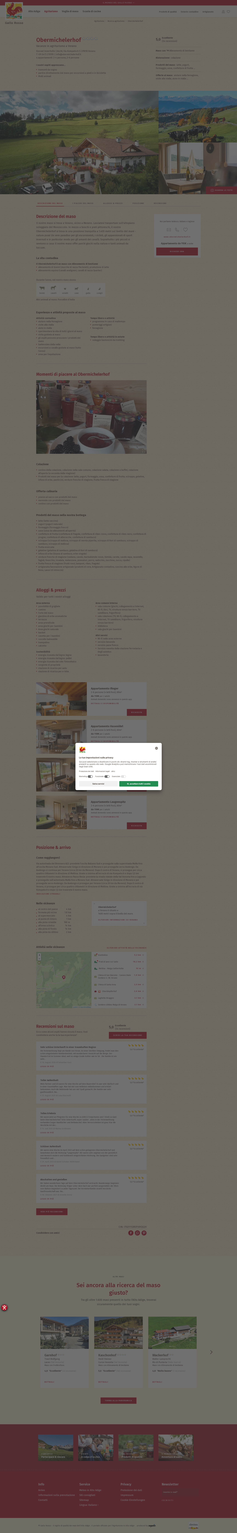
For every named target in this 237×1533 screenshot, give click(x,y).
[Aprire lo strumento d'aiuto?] (4, 1307)
